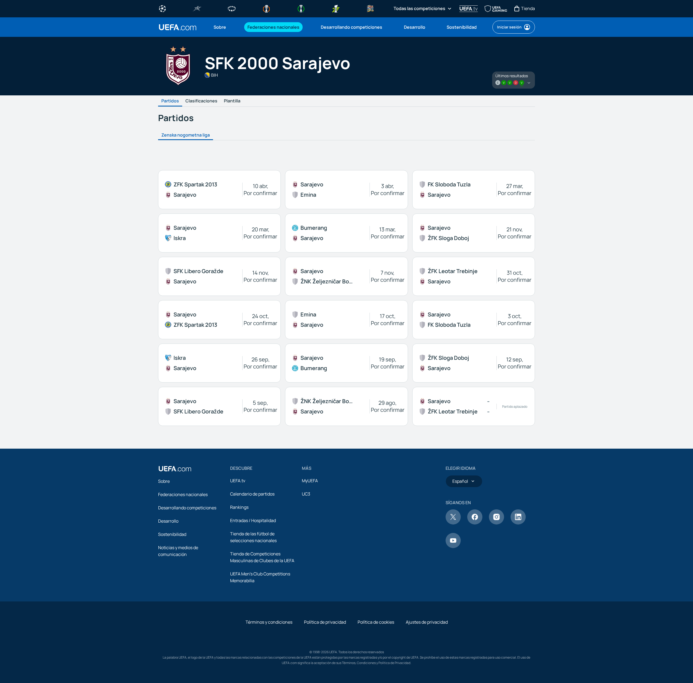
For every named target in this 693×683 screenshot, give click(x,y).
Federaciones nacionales (183, 494)
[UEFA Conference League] (301, 8)
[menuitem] (223, 27)
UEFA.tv (237, 481)
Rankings (239, 507)
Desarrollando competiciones (187, 508)
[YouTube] (453, 546)
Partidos (170, 101)
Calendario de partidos (252, 494)
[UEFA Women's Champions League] (231, 8)
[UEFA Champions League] (162, 8)
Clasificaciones (201, 101)
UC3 (306, 494)
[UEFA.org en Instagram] (496, 523)
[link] (220, 27)
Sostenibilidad (172, 534)
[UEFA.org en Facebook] (474, 523)
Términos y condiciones (269, 622)
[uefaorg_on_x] (453, 523)
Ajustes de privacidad (427, 622)
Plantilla (232, 101)
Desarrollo (168, 521)
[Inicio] (175, 468)
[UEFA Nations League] (370, 8)
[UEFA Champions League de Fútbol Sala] (197, 8)
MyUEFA (310, 481)
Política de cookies (376, 622)
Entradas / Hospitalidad (253, 520)
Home (177, 27)
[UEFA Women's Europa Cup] (335, 8)
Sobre (164, 481)
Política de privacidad (325, 622)
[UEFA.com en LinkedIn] (518, 523)
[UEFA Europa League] (266, 8)
